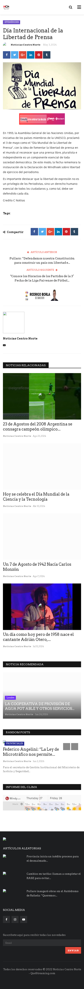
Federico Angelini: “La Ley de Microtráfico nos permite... (31, 752)
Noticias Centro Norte (25, 44)
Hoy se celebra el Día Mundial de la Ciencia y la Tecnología (36, 497)
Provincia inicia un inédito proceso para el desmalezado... (53, 858)
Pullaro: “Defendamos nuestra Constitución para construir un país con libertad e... (42, 260)
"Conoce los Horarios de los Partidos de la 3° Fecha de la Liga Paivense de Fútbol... (42, 278)
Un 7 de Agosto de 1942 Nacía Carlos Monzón (37, 567)
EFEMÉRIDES (11, 22)
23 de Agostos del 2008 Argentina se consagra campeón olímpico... (37, 427)
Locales (10, 697)
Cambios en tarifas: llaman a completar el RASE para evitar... (54, 876)
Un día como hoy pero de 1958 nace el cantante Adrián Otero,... (38, 637)
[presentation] (66, 746)
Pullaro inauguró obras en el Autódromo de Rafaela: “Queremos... (53, 893)
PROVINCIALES (14, 743)
